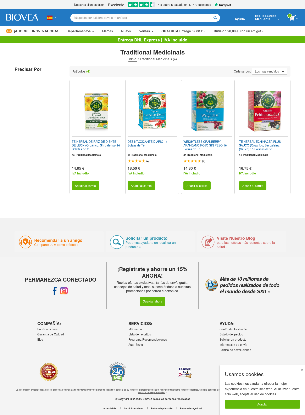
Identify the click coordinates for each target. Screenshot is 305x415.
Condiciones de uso (134, 408)
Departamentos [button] (78, 31)
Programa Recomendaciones (147, 339)
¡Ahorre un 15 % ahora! (36, 31)
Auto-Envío (135, 344)
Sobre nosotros (47, 329)
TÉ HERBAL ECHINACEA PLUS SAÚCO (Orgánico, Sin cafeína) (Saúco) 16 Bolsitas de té (260, 145)
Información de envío (233, 344)
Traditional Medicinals (88, 155)
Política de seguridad (191, 408)
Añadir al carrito (85, 185)
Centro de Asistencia (233, 329)
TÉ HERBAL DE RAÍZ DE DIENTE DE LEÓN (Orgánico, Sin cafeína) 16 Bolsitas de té (96, 145)
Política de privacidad (162, 408)
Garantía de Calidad (50, 334)
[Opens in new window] (55, 290)
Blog (40, 339)
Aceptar (262, 404)
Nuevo (126, 31)
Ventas (144, 31)
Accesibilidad (110, 408)
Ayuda (240, 19)
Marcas (107, 31)
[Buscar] (215, 18)
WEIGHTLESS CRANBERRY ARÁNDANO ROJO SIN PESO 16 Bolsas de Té (205, 145)
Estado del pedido (231, 334)
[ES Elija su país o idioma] (51, 17)
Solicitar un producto (233, 339)
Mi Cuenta (135, 329)
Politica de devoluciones (235, 350)
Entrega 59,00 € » (183, 31)
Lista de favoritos (139, 334)
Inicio (132, 59)
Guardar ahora (152, 301)
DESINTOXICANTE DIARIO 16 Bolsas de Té (147, 143)
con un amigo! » (239, 31)
